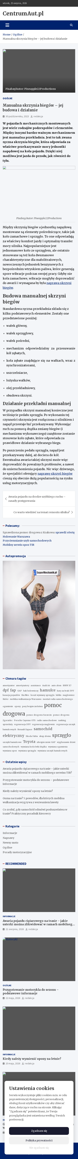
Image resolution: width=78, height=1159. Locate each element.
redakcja (38, 116)
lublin (58, 695)
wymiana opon (10, 751)
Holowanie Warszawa (16, 536)
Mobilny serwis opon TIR (18, 544)
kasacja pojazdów (11, 695)
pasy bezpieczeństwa (32, 706)
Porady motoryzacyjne (17, 852)
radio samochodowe (47, 720)
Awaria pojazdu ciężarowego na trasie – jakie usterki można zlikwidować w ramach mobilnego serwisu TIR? (38, 924)
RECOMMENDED (15, 864)
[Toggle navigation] (7, 25)
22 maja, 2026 (13, 998)
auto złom (56, 685)
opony (18, 706)
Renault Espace (25, 729)
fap (13, 690)
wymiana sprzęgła (27, 751)
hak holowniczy (30, 691)
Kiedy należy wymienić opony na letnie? (28, 791)
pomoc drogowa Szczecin (39, 715)
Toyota (29, 741)
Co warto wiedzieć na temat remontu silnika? (41, 512)
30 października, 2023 (17, 116)
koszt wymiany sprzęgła (42, 695)
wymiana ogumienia (57, 747)
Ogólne (7, 98)
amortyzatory (22, 685)
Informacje (10, 833)
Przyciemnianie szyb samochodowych (27, 540)
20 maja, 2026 (13, 1063)
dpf (6, 690)
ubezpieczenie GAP (46, 742)
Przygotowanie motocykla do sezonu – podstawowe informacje (31, 991)
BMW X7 (67, 685)
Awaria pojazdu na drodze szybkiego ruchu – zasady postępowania (36, 498)
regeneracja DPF (22, 724)
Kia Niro (25, 695)
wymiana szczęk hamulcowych (52, 751)
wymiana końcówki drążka (34, 747)
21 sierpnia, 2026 (15, 929)
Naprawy (8, 838)
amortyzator (9, 685)
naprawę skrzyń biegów (55, 473)
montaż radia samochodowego (58, 699)
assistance (36, 685)
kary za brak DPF (65, 691)
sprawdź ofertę (65, 532)
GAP (19, 691)
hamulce (48, 690)
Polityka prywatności (39, 1140)
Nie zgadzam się (39, 1147)
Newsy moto (10, 842)
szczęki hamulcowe (12, 742)
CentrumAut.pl (23, 13)
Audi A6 (46, 685)
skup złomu (45, 736)
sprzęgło (61, 735)
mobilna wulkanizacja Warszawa (25, 699)
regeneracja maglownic (43, 724)
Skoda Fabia (32, 736)
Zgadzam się (39, 1130)
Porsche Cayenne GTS (25, 720)
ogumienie (8, 706)
